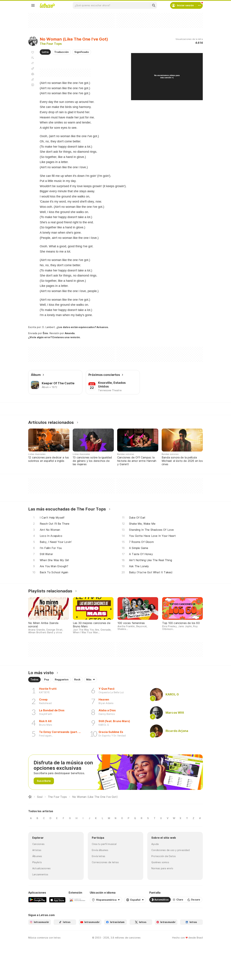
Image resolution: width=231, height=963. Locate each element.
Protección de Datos (163, 856)
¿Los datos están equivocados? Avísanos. (82, 327)
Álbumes (37, 856)
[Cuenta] (199, 5)
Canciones (38, 844)
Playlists (37, 862)
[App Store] (57, 899)
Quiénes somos (160, 862)
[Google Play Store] (37, 899)
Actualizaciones (41, 868)
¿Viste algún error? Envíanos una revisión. (54, 337)
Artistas (36, 850)
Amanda (70, 333)
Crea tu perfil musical (104, 844)
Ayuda (155, 844)
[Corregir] (32, 79)
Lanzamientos (40, 874)
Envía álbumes (100, 850)
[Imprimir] (32, 74)
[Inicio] (30, 796)
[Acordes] (32, 68)
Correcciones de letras (105, 862)
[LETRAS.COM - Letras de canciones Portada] (47, 5)
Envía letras (98, 856)
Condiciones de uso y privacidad (170, 850)
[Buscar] (153, 5)
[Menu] (33, 5)
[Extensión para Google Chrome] (77, 899)
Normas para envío (162, 868)
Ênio (45, 333)
